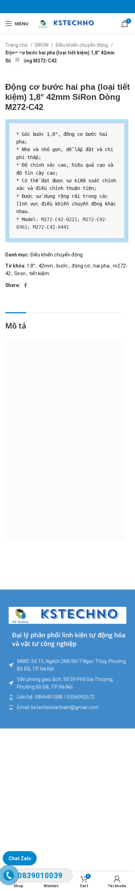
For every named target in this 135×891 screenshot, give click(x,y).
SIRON (42, 45)
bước (62, 266)
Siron (20, 273)
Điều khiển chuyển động (82, 45)
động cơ (81, 266)
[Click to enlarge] (17, 60)
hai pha (101, 266)
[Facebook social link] (25, 285)
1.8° (31, 266)
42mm (45, 266)
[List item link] (67, 697)
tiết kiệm (39, 273)
